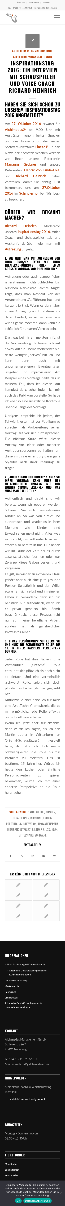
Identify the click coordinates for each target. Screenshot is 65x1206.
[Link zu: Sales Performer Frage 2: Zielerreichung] (18, 916)
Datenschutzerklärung (16, 980)
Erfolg (47, 817)
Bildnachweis (11, 997)
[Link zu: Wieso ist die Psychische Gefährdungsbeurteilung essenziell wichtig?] (46, 905)
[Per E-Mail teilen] (54, 855)
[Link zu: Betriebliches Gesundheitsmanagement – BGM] (18, 895)
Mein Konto (10, 1164)
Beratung (36, 817)
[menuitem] (21, 2)
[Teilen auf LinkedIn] (43, 855)
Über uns (21, 2)
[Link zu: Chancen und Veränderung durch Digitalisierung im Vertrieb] (46, 916)
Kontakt (46, 2)
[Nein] (60, 1193)
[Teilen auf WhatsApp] (32, 855)
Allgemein (20, 56)
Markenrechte (12, 986)
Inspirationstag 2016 (20, 829)
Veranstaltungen (40, 56)
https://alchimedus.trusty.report (25, 1099)
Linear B (39, 829)
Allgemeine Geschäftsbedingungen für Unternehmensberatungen (23, 1005)
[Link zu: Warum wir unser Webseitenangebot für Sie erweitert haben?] (18, 884)
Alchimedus (36, 812)
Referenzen (34, 2)
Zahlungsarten (12, 1169)
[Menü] (55, 17)
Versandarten (11, 1175)
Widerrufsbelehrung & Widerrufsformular (25, 964)
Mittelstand (26, 835)
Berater (50, 812)
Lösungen (51, 829)
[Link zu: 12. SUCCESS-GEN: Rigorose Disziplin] (46, 884)
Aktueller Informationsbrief (32, 51)
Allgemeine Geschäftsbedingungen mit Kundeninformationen (28, 972)
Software (40, 835)
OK (18, 1200)
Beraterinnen (21, 817)
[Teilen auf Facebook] (10, 855)
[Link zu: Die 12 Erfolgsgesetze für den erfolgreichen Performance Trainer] (46, 895)
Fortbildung (14, 823)
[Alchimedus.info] (27, 17)
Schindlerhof (29, 193)
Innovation (29, 823)
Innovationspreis (47, 823)
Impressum (10, 991)
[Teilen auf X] (21, 855)
